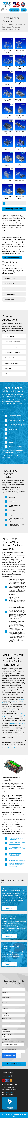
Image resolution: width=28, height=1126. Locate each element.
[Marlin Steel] (8, 4)
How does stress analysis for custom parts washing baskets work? (13, 715)
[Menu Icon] (2, 9)
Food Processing (9, 336)
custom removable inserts (14, 855)
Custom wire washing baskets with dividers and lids (17, 843)
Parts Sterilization (10, 294)
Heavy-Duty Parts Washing (12, 357)
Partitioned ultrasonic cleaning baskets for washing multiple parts (17, 848)
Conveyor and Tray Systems (12, 352)
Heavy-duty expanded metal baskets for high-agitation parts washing (16, 865)
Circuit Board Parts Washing (12, 341)
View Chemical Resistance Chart (12, 257)
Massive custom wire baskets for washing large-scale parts (17, 859)
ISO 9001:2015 (15, 701)
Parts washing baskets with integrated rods (16, 838)
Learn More (8, 908)
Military (7, 373)
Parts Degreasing (9, 283)
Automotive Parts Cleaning (12, 363)
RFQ (23, 10)
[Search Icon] (7, 9)
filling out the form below (9, 747)
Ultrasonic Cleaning (10, 278)
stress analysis (11, 709)
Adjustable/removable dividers (15, 853)
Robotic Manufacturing (11, 347)
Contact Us (14, 10)
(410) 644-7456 (10, 1092)
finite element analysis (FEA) (17, 723)
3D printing (21, 699)
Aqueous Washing (9, 288)
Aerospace (8, 368)
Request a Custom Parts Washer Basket (14, 209)
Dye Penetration (9, 299)
